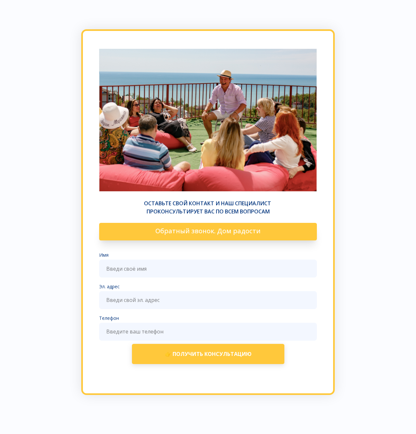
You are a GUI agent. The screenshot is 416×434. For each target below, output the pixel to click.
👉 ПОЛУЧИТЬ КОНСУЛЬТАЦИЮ (208, 354)
